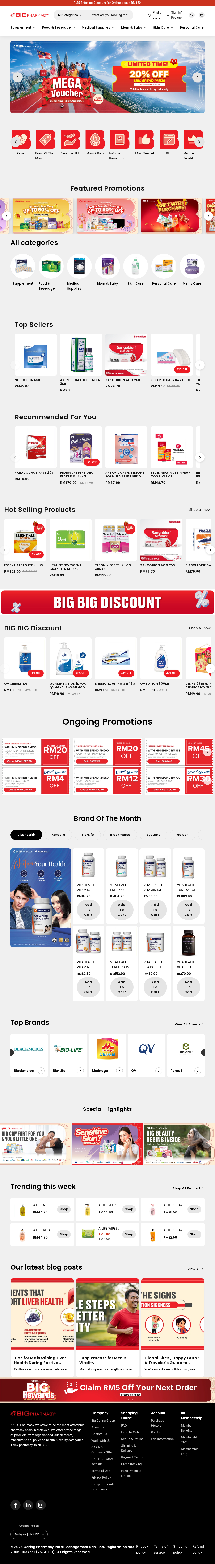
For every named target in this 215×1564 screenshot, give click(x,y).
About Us (97, 1427)
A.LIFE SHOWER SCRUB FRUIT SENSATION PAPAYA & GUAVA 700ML (174, 1230)
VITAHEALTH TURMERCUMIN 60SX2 (121, 965)
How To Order (130, 1432)
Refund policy (198, 1550)
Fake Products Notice (131, 1473)
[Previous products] (15, 365)
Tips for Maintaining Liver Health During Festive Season (40, 1360)
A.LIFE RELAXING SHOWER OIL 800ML (43, 1230)
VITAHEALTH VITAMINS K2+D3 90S (86, 887)
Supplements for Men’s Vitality (102, 1360)
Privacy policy (142, 1550)
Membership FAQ (189, 1451)
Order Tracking (131, 1464)
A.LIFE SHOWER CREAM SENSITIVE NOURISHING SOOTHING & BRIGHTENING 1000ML (174, 1205)
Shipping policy (180, 1550)
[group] (22, 272)
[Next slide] (208, 216)
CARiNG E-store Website (102, 1461)
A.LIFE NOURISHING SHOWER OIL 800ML (43, 1205)
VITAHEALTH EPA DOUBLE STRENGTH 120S (153, 965)
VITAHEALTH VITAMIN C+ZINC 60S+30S (86, 965)
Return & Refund (132, 1439)
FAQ (124, 1426)
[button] (22, 27)
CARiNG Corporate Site (101, 1449)
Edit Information (162, 1439)
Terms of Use (100, 1471)
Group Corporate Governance (103, 1486)
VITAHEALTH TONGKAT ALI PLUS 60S (187, 887)
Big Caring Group (103, 1421)
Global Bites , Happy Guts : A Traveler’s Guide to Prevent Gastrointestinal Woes (171, 1360)
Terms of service (161, 1550)
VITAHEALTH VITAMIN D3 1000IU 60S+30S (155, 887)
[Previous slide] (6, 216)
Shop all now (200, 509)
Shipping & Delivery (128, 1448)
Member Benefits (187, 1428)
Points (155, 1432)
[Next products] (200, 365)
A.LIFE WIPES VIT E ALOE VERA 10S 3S (108, 1228)
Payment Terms (132, 1457)
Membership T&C (189, 1439)
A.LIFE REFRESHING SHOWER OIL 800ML (109, 1205)
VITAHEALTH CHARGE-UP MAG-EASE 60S (188, 965)
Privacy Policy (101, 1477)
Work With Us (100, 1441)
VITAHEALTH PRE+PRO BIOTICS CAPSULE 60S (120, 887)
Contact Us (99, 1434)
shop (64, 1209)
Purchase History (157, 1423)
